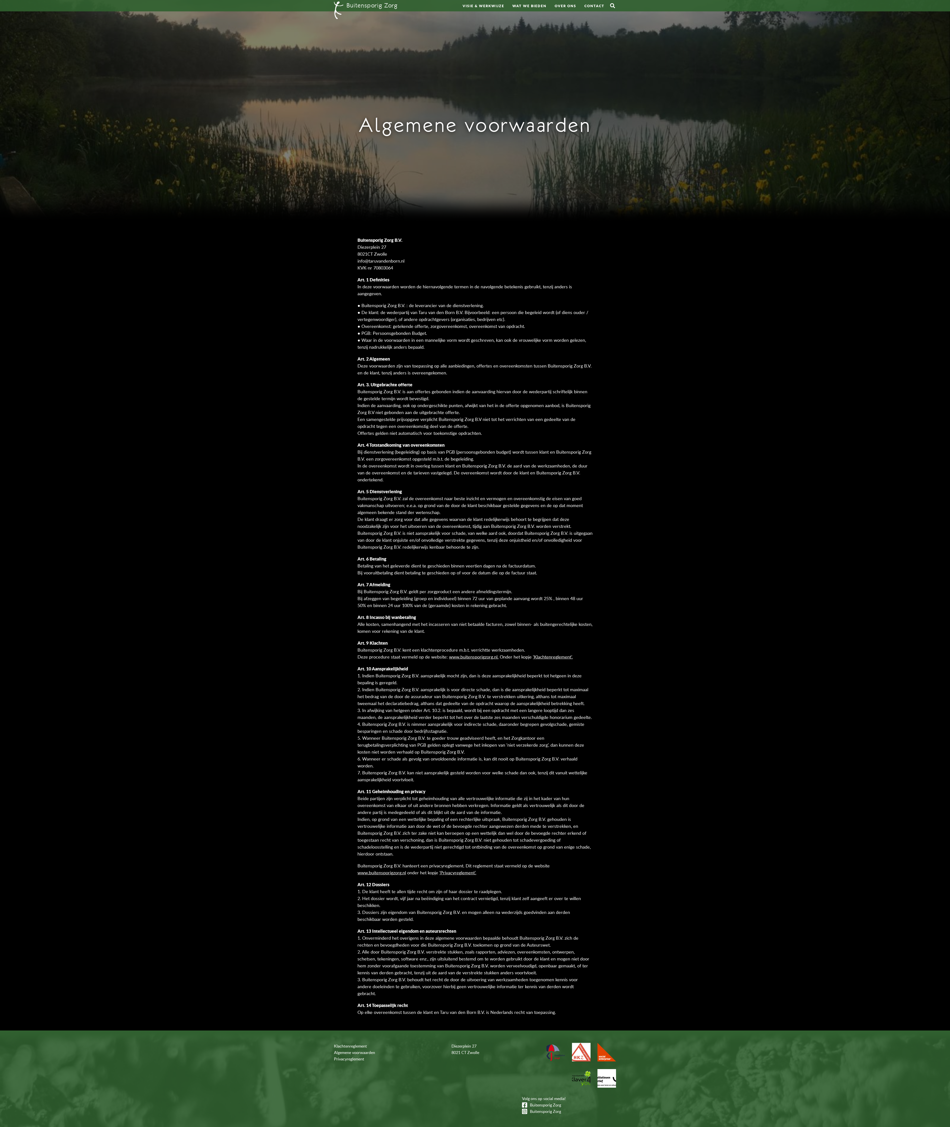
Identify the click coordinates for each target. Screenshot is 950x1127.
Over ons (565, 5)
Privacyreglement (349, 1059)
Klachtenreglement (350, 1046)
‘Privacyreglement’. (457, 873)
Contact (594, 5)
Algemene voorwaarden (354, 1052)
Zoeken (612, 5)
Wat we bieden (529, 5)
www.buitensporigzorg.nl (381, 873)
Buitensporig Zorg (545, 1105)
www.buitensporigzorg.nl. (474, 657)
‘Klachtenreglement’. (553, 657)
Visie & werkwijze (483, 5)
